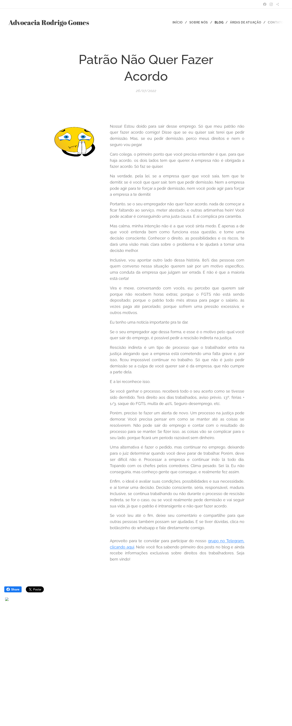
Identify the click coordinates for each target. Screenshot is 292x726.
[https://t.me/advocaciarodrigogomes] (277, 4)
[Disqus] (146, 660)
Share (15, 589)
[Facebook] (264, 4)
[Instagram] (271, 4)
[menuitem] (179, 22)
